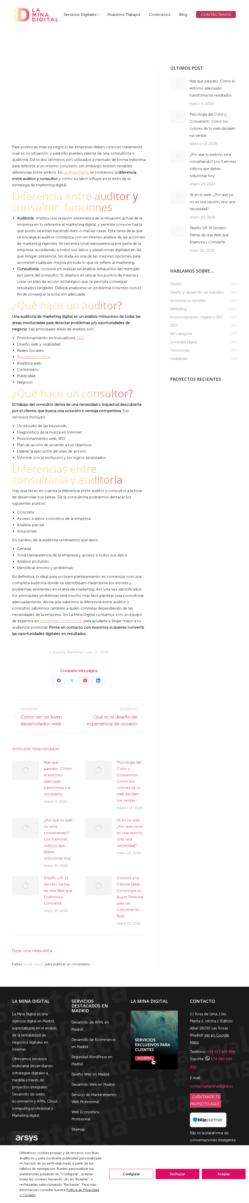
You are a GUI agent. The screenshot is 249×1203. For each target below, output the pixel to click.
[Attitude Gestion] (179, 399)
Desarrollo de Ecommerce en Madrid (93, 1043)
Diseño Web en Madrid (90, 1074)
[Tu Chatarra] (198, 418)
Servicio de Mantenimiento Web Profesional (93, 1098)
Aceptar (224, 1174)
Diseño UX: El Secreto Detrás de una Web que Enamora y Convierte (58, 891)
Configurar (131, 1174)
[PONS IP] (198, 399)
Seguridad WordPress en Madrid (91, 1060)
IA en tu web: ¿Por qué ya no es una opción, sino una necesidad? (130, 833)
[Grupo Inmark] (217, 399)
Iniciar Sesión (34, 964)
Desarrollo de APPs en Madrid (90, 1026)
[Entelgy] (179, 418)
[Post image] (25, 770)
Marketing (74, 652)
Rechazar (177, 1174)
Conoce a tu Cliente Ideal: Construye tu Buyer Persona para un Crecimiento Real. (130, 897)
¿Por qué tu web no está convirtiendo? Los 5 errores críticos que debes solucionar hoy (58, 839)
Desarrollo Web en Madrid (93, 1084)
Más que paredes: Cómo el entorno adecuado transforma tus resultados (58, 778)
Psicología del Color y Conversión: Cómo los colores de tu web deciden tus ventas (129, 781)
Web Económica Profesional (85, 1115)
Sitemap (78, 1129)
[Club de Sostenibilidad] (217, 418)
